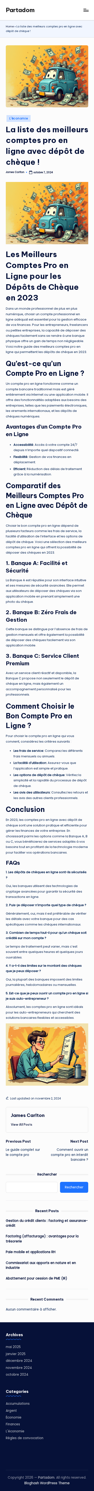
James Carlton (28, 1115)
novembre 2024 (19, 1367)
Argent (11, 1410)
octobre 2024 (17, 1374)
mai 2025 (13, 1347)
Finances (13, 1424)
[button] (21, 1124)
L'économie (18, 118)
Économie (13, 1417)
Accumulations (18, 1403)
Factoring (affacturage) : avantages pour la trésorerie (42, 1238)
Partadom (20, 10)
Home (10, 26)
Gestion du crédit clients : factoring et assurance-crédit (47, 1223)
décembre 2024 (19, 1360)
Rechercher (47, 1174)
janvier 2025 (16, 1354)
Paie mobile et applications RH (30, 1252)
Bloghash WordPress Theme (47, 1483)
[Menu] (85, 10)
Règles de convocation (24, 1438)
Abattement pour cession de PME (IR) (36, 1278)
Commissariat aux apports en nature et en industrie (41, 1265)
